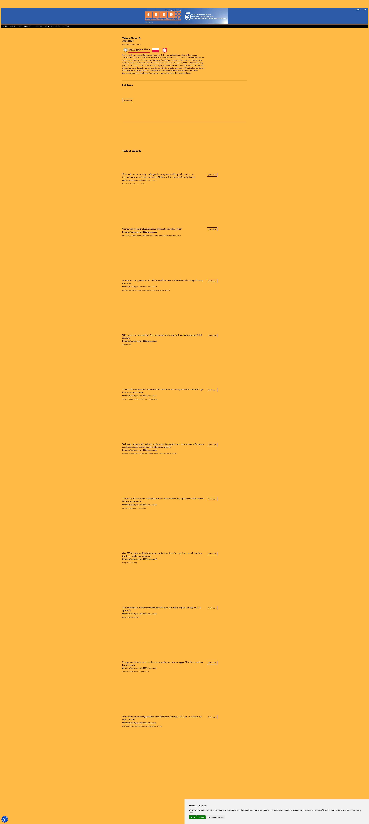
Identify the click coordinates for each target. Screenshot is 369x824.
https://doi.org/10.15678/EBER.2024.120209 (141, 613)
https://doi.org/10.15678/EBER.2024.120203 (141, 286)
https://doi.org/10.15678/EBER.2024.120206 (141, 450)
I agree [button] (193, 817)
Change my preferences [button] (215, 817)
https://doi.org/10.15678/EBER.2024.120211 (141, 723)
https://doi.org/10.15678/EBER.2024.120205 (141, 395)
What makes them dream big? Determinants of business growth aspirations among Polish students (162, 336)
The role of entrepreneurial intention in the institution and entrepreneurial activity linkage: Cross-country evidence (162, 391)
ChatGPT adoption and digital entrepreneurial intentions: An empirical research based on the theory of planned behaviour (162, 554)
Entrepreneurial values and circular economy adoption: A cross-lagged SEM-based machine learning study (162, 663)
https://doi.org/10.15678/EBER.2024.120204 (141, 341)
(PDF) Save (127, 100)
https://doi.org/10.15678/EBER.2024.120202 (141, 232)
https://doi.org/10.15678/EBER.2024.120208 (141, 559)
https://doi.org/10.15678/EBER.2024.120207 (141, 504)
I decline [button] (201, 817)
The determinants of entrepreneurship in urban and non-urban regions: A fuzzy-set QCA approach (161, 609)
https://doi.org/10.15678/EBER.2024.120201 (141, 180)
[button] (16, 26)
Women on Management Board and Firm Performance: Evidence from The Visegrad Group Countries (162, 282)
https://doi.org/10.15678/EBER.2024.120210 (141, 668)
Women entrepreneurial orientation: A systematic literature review (152, 228)
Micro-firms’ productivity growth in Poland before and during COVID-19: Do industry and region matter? (162, 718)
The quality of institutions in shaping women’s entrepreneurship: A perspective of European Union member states (163, 500)
